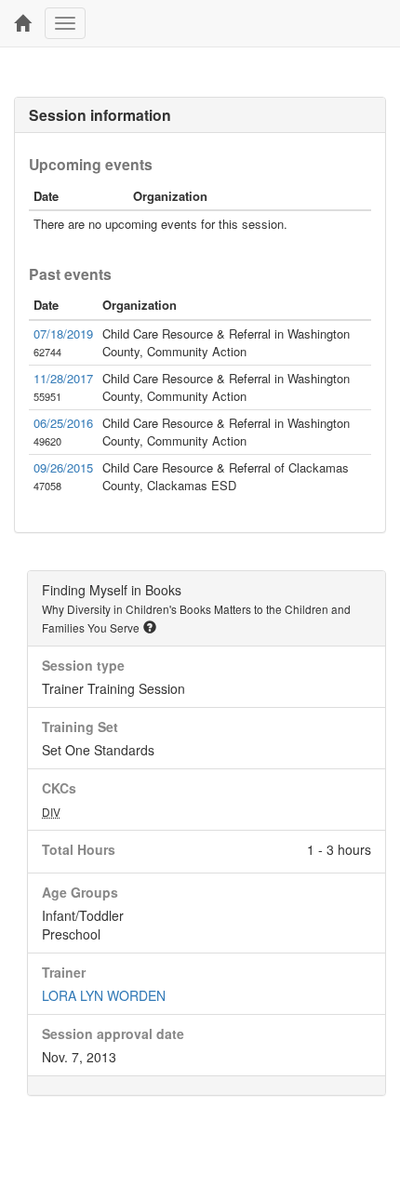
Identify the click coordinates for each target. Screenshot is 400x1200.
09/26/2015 (63, 467)
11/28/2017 (63, 378)
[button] (149, 626)
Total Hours (78, 849)
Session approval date (113, 1033)
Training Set (80, 726)
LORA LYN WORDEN (104, 995)
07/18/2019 (63, 333)
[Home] (22, 23)
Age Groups (80, 892)
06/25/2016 (63, 423)
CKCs (59, 788)
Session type (83, 665)
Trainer (64, 972)
